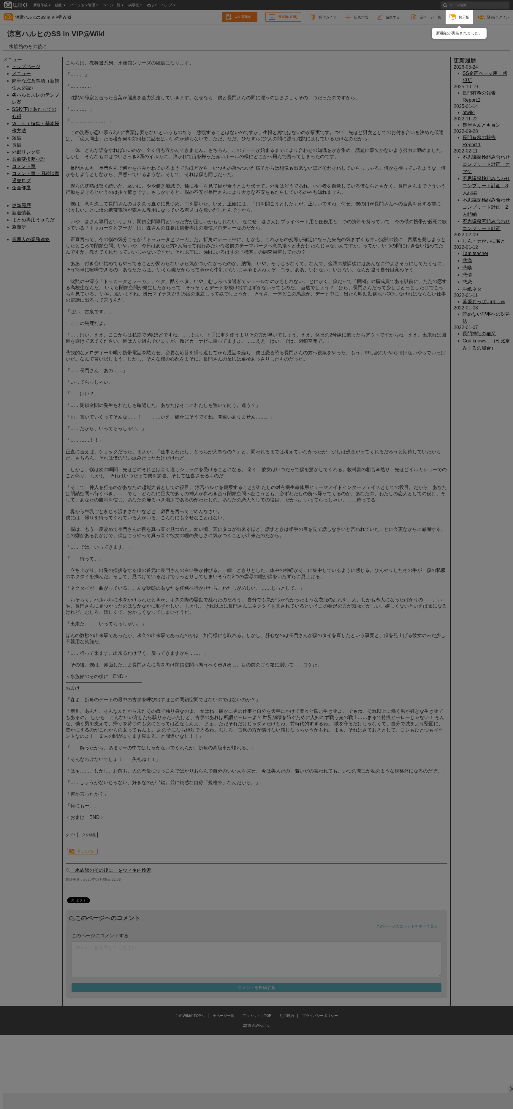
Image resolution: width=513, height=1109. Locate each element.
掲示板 (464, 17)
